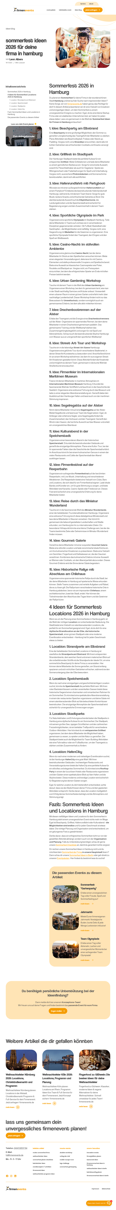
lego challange (64, 1163)
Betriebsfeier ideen (39, 1163)
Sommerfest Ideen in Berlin (81, 855)
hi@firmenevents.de (14, 1155)
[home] (23, 10)
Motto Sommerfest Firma (41, 1152)
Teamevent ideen (92, 1160)
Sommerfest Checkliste (66, 845)
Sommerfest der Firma (72, 852)
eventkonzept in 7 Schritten (42, 1167)
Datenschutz (106, 1189)
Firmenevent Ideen (39, 1170)
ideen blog (78, 10)
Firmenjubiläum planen (94, 1156)
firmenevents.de (75, 104)
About (91, 4)
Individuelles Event (65, 10)
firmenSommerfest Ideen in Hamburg (96, 1164)
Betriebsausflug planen (94, 1172)
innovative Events (93, 1152)
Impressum (95, 1189)
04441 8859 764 (20, 1148)
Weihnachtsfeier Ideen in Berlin (97, 1168)
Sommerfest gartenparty (68, 1167)
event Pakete (51, 10)
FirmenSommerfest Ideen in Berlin (98, 1175)
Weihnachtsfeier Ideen (40, 1156)
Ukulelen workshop (66, 1152)
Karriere (83, 4)
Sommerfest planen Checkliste (43, 1160)
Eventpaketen (63, 858)
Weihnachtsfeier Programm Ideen (44, 1174)
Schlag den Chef (65, 1156)
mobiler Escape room (67, 1160)
